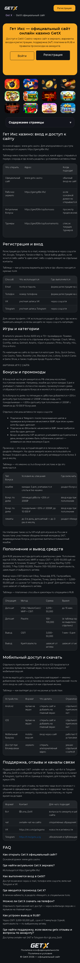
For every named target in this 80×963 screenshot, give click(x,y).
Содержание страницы (26, 122)
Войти (22, 56)
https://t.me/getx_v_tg (30, 836)
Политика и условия (40, 953)
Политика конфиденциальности (40, 950)
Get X (9, 15)
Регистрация (64, 8)
